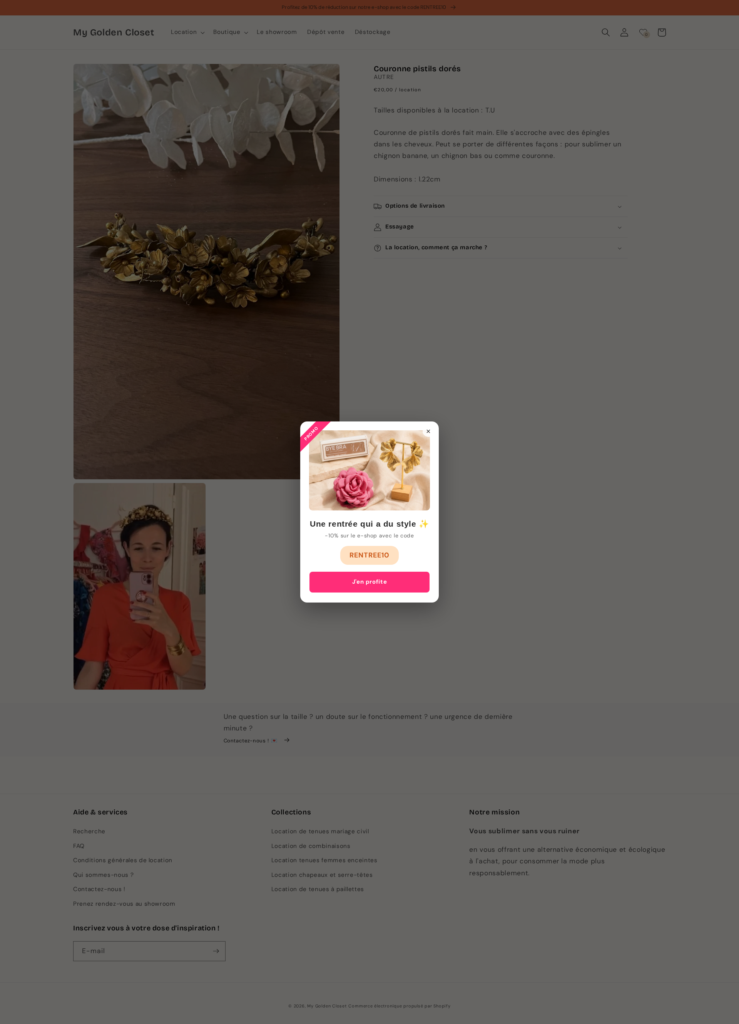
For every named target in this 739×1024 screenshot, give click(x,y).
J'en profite (369, 582)
